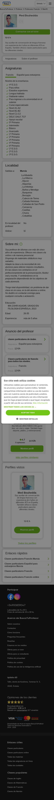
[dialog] (27, 400)
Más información (40, 403)
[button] (27, 407)
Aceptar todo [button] (28, 412)
